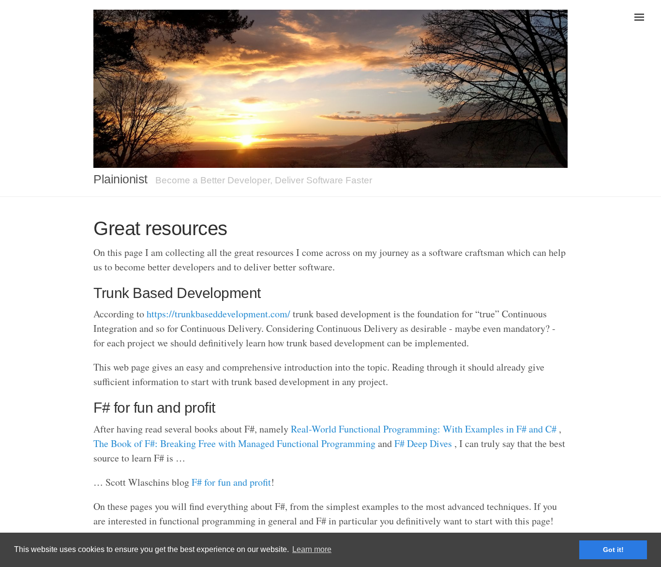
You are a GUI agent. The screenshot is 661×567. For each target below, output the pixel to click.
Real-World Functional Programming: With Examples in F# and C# (423, 428)
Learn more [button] (311, 549)
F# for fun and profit (231, 482)
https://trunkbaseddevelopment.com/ (218, 313)
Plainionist (120, 179)
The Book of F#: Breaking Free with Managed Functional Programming (234, 443)
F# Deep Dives (423, 443)
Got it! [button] (613, 549)
